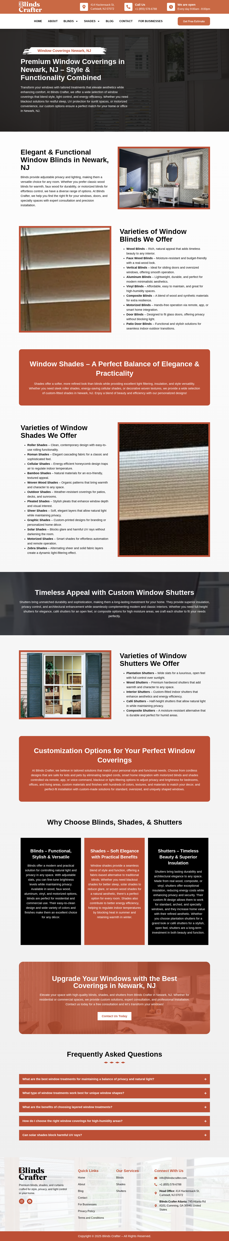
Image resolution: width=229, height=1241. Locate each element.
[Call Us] (128, 7)
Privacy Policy (86, 1211)
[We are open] (171, 7)
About (53, 21)
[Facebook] (29, 1201)
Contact (126, 21)
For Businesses (150, 21)
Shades (90, 21)
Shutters (121, 1191)
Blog (109, 21)
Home (38, 21)
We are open (186, 4)
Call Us (140, 4)
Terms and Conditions (91, 1217)
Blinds (69, 21)
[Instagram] (21, 1201)
